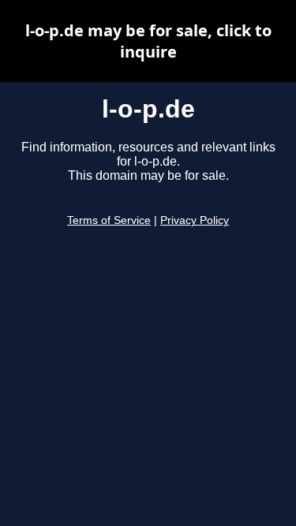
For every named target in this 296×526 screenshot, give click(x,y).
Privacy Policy (194, 220)
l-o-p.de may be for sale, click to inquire (148, 41)
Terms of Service (109, 220)
